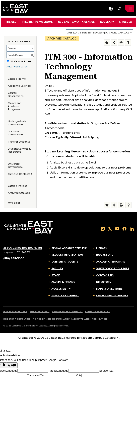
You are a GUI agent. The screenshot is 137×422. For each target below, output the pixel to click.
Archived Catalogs (19, 192)
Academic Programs (110, 261)
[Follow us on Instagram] (103, 228)
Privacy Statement (15, 311)
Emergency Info (39, 311)
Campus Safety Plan (97, 311)
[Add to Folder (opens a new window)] (107, 42)
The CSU (11, 21)
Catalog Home (17, 78)
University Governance (15, 165)
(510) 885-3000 (13, 258)
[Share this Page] (114, 42)
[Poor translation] (12, 365)
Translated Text (36, 375)
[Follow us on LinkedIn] (132, 228)
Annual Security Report (67, 311)
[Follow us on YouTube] (117, 228)
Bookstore (104, 254)
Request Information (67, 254)
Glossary (107, 21)
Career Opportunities (112, 295)
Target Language (58, 370)
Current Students (65, 261)
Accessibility (61, 288)
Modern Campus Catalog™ (99, 337)
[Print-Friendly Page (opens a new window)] (121, 42)
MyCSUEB (125, 21)
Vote (78, 375)
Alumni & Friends (63, 281)
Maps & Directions (109, 288)
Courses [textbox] (12, 48)
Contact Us (105, 275)
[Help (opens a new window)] (128, 42)
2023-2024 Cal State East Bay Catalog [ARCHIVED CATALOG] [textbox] (98, 32)
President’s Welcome (37, 21)
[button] (111, 8)
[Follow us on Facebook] (124, 228)
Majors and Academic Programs (14, 106)
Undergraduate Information (17, 123)
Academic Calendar (19, 85)
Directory (103, 281)
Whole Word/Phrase (21, 61)
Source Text (106, 370)
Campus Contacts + (20, 174)
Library (101, 248)
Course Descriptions (16, 94)
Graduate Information (15, 133)
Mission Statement (65, 295)
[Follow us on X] (110, 228)
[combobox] (99, 32)
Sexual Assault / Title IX (69, 248)
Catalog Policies (17, 185)
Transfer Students (19, 141)
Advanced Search (17, 66)
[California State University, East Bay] (28, 227)
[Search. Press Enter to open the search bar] (119, 8)
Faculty (57, 268)
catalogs (28, 337)
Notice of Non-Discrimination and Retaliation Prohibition (70, 319)
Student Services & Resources (19, 150)
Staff (55, 275)
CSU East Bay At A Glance (76, 21)
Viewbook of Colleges (112, 268)
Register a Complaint (16, 319)
